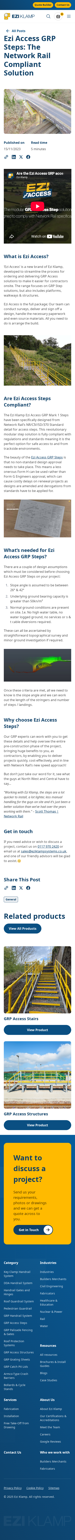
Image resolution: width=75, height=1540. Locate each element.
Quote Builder (43, 5)
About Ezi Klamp (51, 1409)
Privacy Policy (13, 1488)
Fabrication (11, 1409)
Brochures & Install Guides (53, 1364)
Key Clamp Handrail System (17, 1274)
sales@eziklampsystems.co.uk (43, 851)
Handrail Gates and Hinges (17, 1292)
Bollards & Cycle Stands (14, 1387)
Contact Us (63, 5)
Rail (42, 1319)
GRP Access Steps (15, 1323)
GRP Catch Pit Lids (16, 1367)
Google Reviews (50, 1441)
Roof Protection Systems (14, 1343)
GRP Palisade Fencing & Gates (18, 1332)
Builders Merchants (53, 1279)
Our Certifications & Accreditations (53, 1418)
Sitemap (53, 1488)
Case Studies (48, 1380)
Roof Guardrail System (19, 1301)
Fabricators (47, 1293)
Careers (45, 1434)
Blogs (43, 1373)
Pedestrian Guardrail (18, 1308)
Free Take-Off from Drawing (16, 1425)
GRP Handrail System (18, 1316)
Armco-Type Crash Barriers (16, 1376)
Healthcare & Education (48, 1302)
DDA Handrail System (18, 1283)
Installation (11, 1416)
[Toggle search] (48, 16)
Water (44, 1326)
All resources (48, 1355)
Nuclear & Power (51, 1312)
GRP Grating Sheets (17, 1359)
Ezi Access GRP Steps (47, 457)
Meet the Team (50, 1427)
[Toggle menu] (68, 16)
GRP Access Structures (19, 1352)
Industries (47, 1272)
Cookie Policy (35, 1488)
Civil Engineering (51, 1286)
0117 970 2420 (48, 846)
